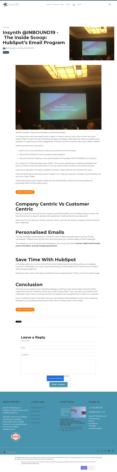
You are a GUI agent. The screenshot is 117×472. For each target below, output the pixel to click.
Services (48, 4)
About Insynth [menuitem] (35, 419)
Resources (56, 4)
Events (6, 52)
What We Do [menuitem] (35, 423)
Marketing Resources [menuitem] (38, 408)
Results (62, 4)
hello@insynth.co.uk (96, 412)
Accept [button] (84, 468)
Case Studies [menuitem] (35, 411)
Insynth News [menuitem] (35, 415)
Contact (79, 4)
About (67, 4)
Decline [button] (92, 468)
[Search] (110, 4)
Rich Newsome (11, 48)
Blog (74, 4)
